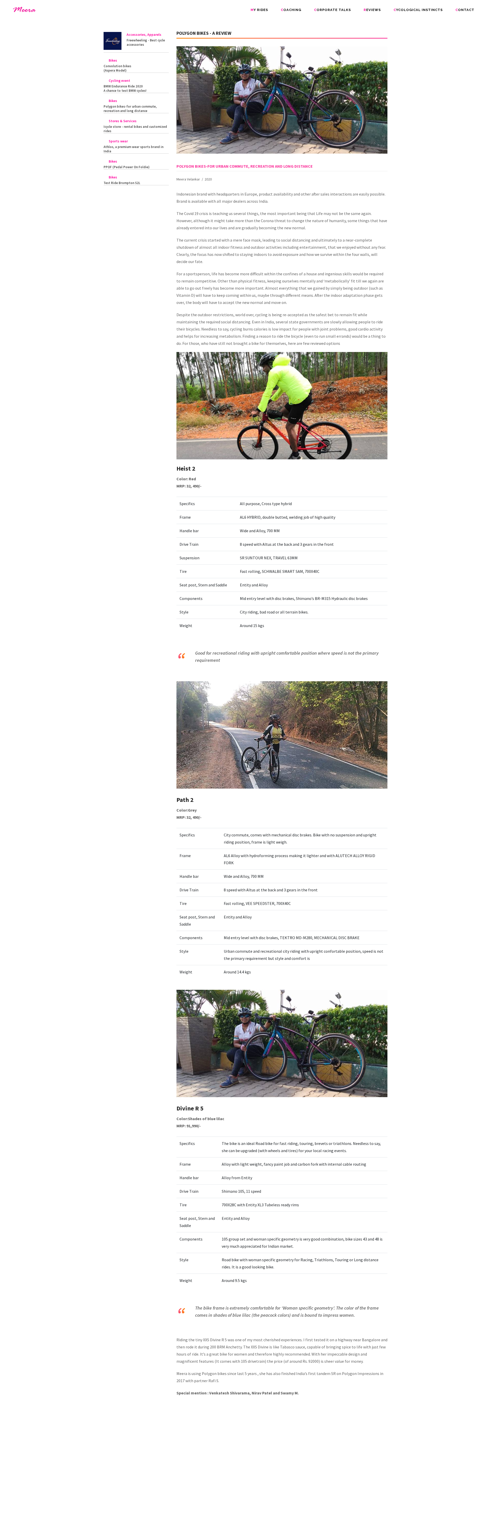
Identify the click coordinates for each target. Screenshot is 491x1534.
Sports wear (118, 141)
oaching (291, 10)
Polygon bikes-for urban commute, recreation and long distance (130, 108)
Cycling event (119, 80)
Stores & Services (123, 121)
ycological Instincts (418, 10)
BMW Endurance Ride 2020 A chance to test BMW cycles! (125, 88)
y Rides (259, 10)
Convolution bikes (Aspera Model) (117, 68)
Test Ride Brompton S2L (122, 183)
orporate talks (332, 10)
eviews (372, 10)
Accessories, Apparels (144, 34)
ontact (464, 10)
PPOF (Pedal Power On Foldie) (127, 167)
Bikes (113, 60)
